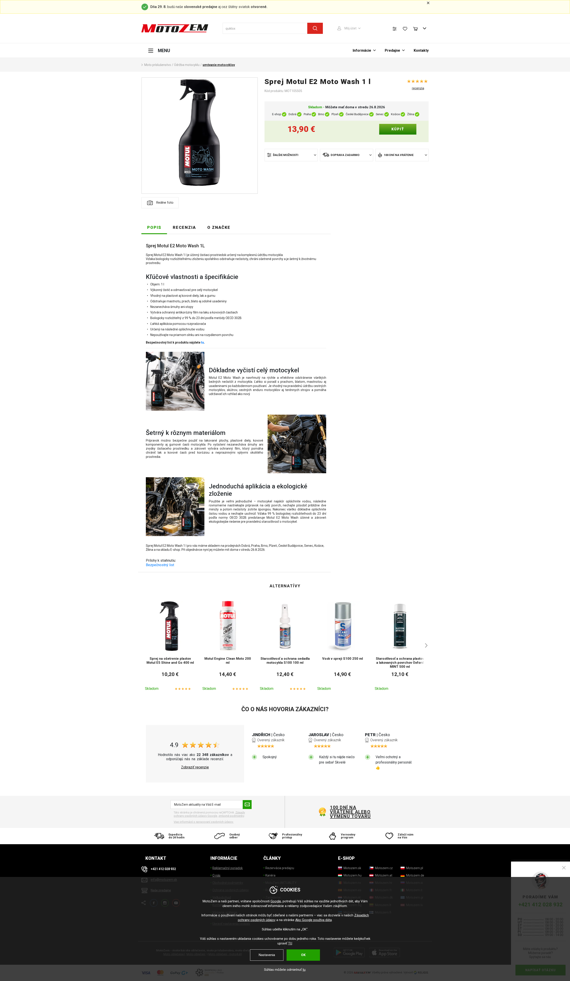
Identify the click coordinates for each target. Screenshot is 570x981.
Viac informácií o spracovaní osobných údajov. (204, 821)
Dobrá (292, 114)
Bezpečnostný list (160, 565)
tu (202, 342)
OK (303, 955)
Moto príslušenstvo (157, 64)
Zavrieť (564, 867)
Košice (395, 114)
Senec (380, 114)
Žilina (410, 114)
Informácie (362, 50)
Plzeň (335, 114)
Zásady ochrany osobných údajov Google (209, 814)
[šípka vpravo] (424, 645)
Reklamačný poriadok (227, 868)
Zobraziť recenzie (195, 767)
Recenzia (184, 227)
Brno (321, 114)
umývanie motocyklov (219, 64)
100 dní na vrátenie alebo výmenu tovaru (350, 812)
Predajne (392, 50)
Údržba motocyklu (187, 64)
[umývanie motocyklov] (199, 135)
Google (276, 901)
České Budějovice (357, 114)
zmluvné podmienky (231, 815)
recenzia (418, 88)
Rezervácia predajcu (279, 868)
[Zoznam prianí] (405, 29)
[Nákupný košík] (417, 28)
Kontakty (421, 50)
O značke (218, 227)
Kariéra (270, 875)
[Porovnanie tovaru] (394, 29)
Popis (154, 227)
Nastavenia (267, 955)
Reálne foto (164, 203)
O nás (216, 875)
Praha (307, 114)
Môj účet (350, 28)
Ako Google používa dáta (313, 920)
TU (290, 943)
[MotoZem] (175, 28)
